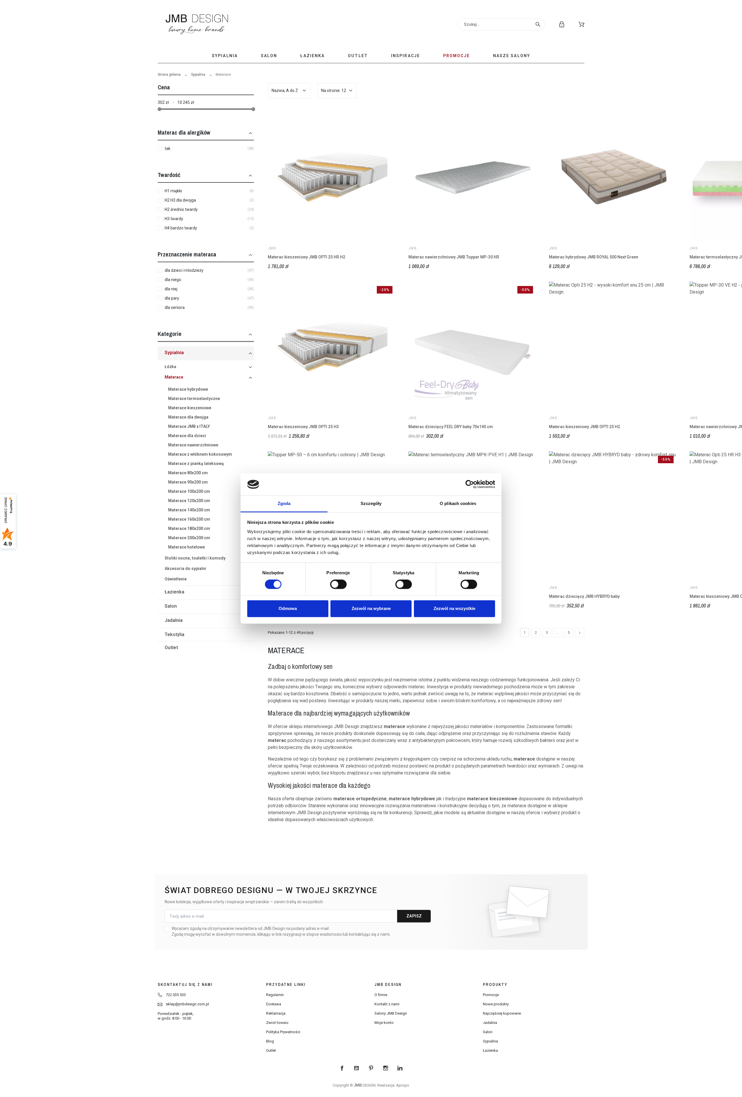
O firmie (380, 995)
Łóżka (170, 366)
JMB (272, 248)
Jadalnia (174, 620)
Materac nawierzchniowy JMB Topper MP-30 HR (453, 257)
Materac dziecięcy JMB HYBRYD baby (584, 596)
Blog (270, 1041)
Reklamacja (275, 1013)
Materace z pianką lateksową (196, 463)
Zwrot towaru (277, 1022)
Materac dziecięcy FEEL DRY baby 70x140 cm (450, 426)
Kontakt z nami (386, 1004)
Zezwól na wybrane (371, 608)
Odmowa (288, 608)
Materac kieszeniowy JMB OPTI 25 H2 (584, 426)
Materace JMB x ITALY (189, 426)
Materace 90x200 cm (188, 482)
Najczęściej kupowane (502, 1013)
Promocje (491, 995)
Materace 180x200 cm (189, 528)
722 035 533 (176, 995)
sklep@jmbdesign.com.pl (187, 1004)
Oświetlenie (176, 579)
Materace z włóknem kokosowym (200, 454)
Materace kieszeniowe (189, 408)
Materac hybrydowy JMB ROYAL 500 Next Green (593, 257)
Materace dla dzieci (187, 435)
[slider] (159, 109)
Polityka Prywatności (283, 1032)
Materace (174, 377)
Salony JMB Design (390, 1013)
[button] (581, 24)
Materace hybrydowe (188, 389)
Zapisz (414, 916)
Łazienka (174, 592)
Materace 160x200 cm (189, 519)
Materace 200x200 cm (189, 537)
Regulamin (275, 995)
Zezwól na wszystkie (454, 608)
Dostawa (273, 1004)
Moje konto (384, 1022)
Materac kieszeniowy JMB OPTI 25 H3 (303, 426)
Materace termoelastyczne (194, 398)
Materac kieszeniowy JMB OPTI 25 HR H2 (306, 257)
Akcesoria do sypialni (185, 568)
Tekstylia (174, 634)
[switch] (338, 584)
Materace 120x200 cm (189, 500)
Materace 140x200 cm (189, 510)
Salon (171, 606)
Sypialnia (198, 75)
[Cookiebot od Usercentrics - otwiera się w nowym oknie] (469, 484)
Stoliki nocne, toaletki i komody (195, 558)
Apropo (402, 1085)
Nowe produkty (496, 1004)
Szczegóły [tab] (371, 503)
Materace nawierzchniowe (193, 445)
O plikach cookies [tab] (458, 503)
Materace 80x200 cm (188, 472)
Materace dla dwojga (188, 417)
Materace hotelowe (186, 547)
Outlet (171, 647)
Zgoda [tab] (284, 503)
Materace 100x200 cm (189, 491)
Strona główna (169, 75)
